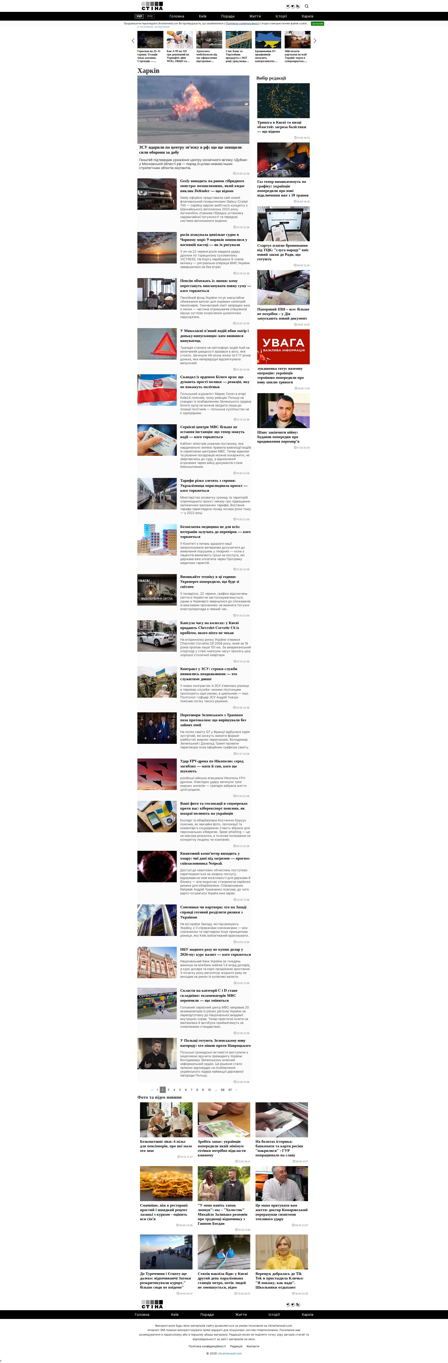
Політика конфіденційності (207, 1346)
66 (223, 1090)
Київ (202, 16)
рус (150, 16)
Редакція (236, 1346)
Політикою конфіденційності (243, 23)
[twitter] (292, 6)
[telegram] (287, 6)
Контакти (253, 1346)
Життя (255, 16)
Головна (177, 16)
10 (209, 1090)
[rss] (297, 6)
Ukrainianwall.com (230, 1353)
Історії (281, 16)
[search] (307, 6)
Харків (307, 16)
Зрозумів (317, 23)
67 (230, 1090)
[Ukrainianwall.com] (152, 6)
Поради (227, 16)
